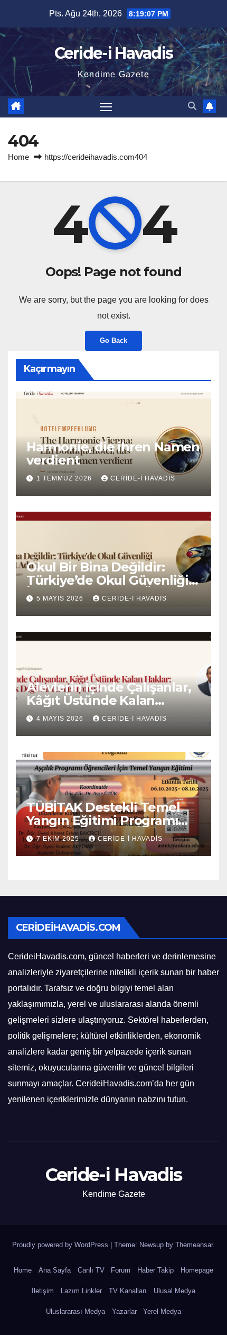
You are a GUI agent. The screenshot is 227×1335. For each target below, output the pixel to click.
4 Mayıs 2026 (61, 718)
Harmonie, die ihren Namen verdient (113, 453)
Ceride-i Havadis (113, 53)
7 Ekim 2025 (58, 838)
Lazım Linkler (81, 1291)
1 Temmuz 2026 (65, 478)
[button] (192, 106)
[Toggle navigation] (106, 106)
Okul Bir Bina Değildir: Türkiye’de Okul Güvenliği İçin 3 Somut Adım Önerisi (107, 580)
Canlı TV (91, 1270)
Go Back (113, 340)
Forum (120, 1270)
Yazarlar (124, 1311)
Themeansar (194, 1245)
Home (18, 156)
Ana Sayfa (55, 1270)
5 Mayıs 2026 (61, 598)
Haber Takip (155, 1270)
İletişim (43, 1291)
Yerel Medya (162, 1311)
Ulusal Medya (174, 1291)
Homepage (197, 1270)
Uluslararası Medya (75, 1311)
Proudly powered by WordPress (61, 1245)
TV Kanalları (128, 1291)
